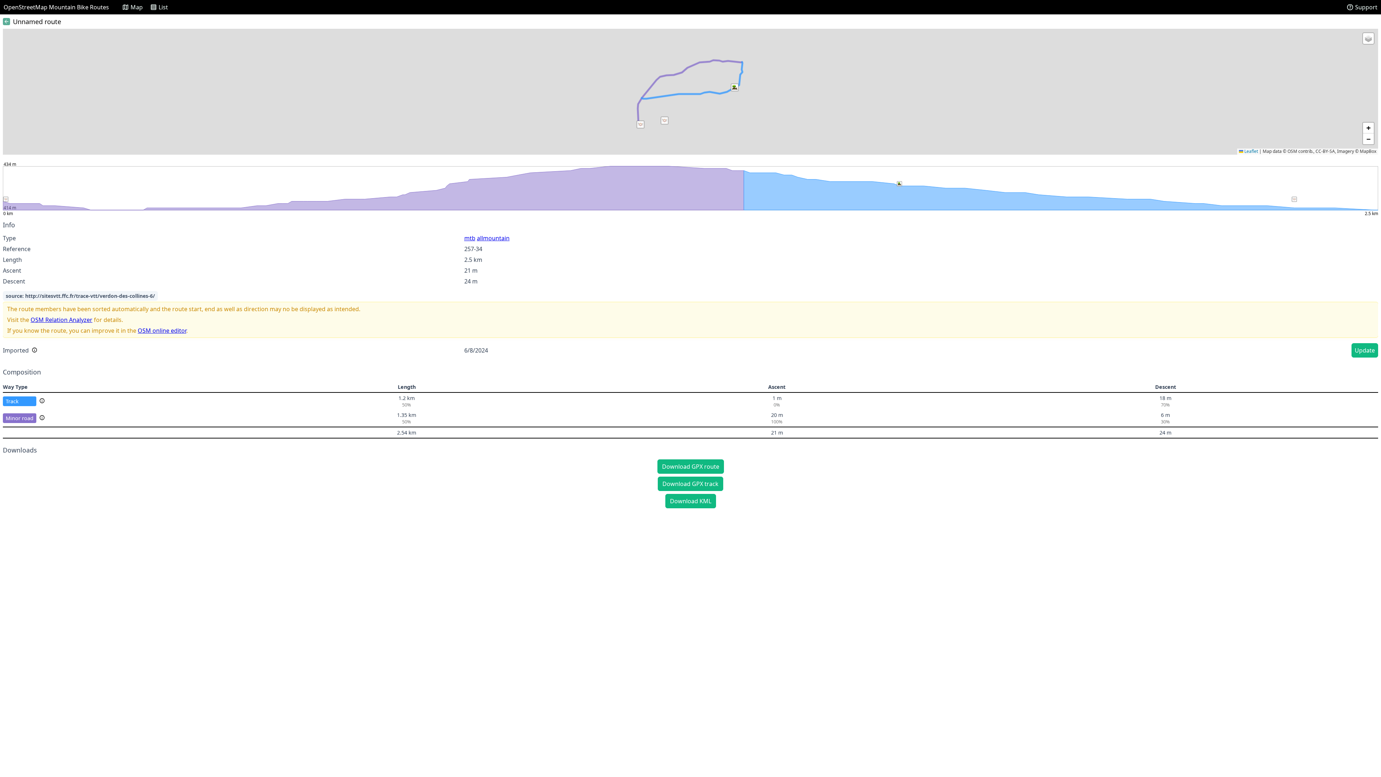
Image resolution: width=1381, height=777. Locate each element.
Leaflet (1250, 151)
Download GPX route (690, 467)
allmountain (493, 238)
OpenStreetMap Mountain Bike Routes (56, 7)
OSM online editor (162, 331)
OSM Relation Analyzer (61, 320)
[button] (734, 87)
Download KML (690, 501)
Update (1365, 350)
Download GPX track (690, 484)
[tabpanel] (690, 290)
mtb (469, 238)
